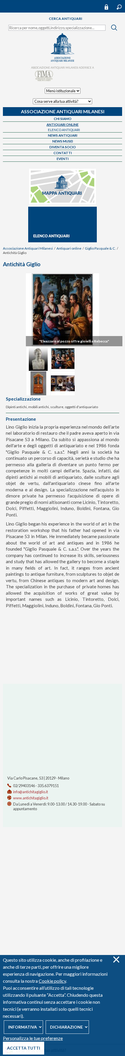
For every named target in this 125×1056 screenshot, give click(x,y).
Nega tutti (116, 959)
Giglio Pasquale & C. (100, 248)
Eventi (63, 159)
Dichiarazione (66, 1026)
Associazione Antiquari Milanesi (62, 111)
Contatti (62, 153)
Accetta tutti (23, 1047)
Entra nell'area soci (109, 7)
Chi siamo (63, 119)
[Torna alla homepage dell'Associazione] (62, 60)
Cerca (119, 7)
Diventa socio (62, 147)
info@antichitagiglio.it (30, 791)
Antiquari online (62, 124)
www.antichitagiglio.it (30, 798)
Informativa (22, 1026)
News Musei (62, 141)
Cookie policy (52, 981)
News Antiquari (62, 135)
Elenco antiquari (64, 130)
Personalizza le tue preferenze (33, 1038)
